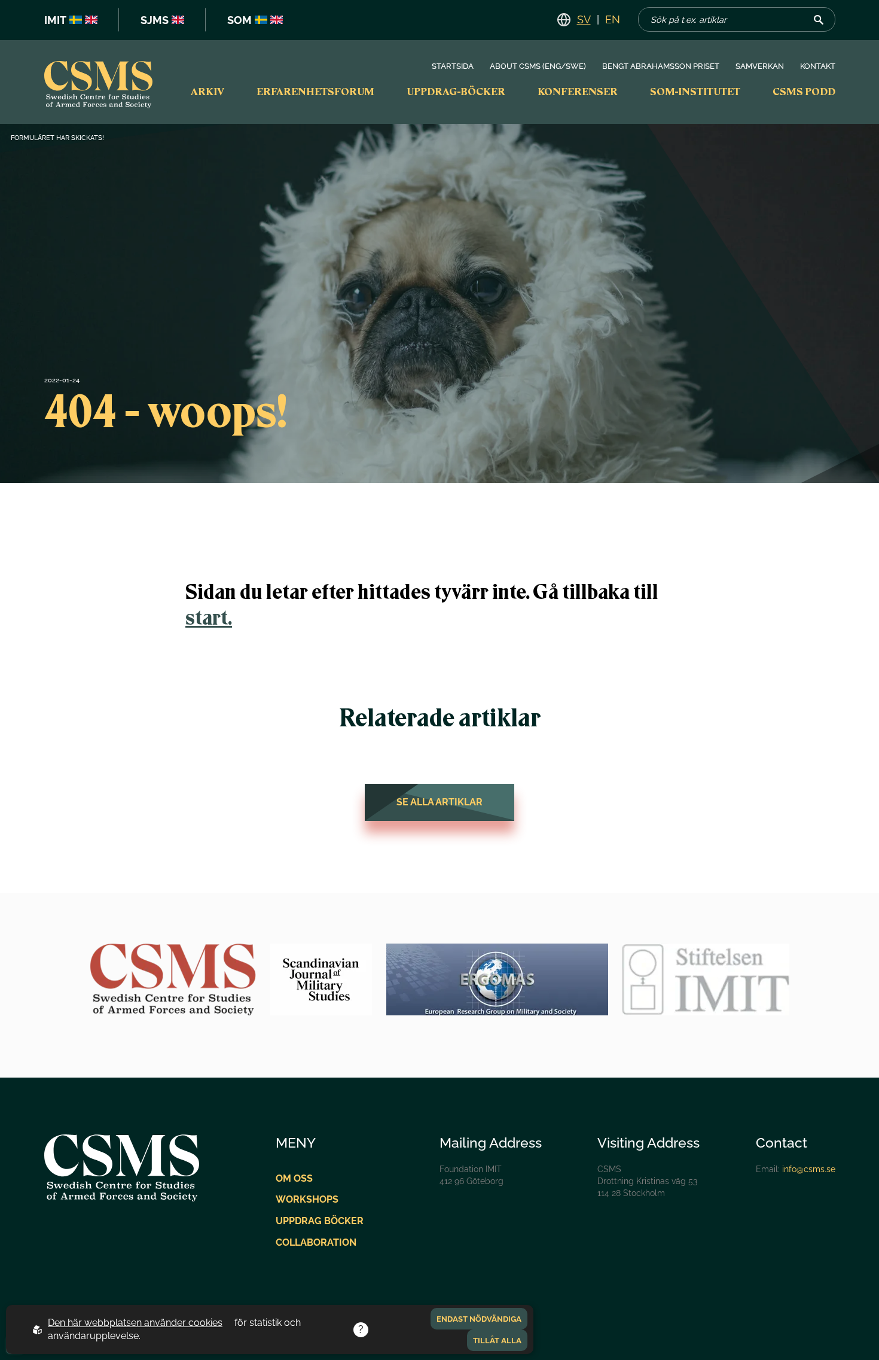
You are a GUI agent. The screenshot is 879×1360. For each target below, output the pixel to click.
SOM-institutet (695, 91)
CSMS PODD (804, 91)
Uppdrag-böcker (456, 91)
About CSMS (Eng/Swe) (538, 66)
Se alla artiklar (439, 802)
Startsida (453, 66)
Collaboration (316, 1242)
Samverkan (759, 66)
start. (208, 617)
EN (612, 19)
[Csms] (98, 86)
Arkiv (207, 91)
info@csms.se (808, 1169)
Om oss (294, 1178)
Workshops (307, 1199)
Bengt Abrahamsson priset (660, 66)
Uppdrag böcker (320, 1221)
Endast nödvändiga (479, 1319)
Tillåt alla (497, 1340)
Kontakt (817, 66)
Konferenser (578, 91)
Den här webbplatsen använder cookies (135, 1322)
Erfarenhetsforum (315, 91)
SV (584, 19)
